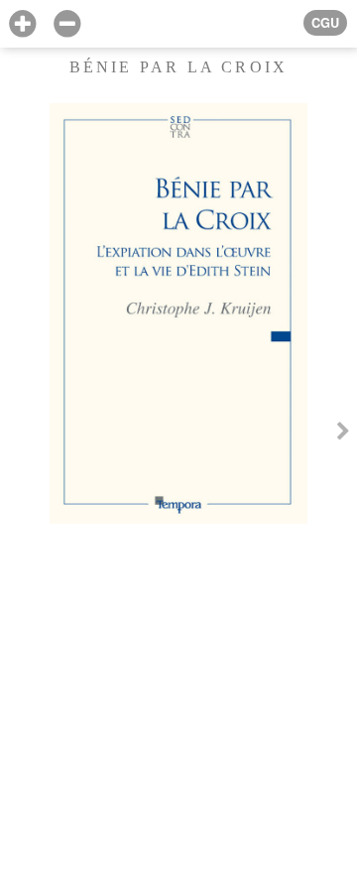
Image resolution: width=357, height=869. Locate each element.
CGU (325, 23)
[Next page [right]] (343, 434)
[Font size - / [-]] (67, 24)
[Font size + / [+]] (22, 24)
